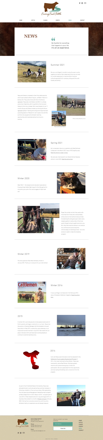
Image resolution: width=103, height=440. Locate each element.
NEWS (80, 428)
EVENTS (81, 426)
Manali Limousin (42, 399)
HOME (80, 420)
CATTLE (81, 422)
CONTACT (81, 430)
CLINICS (81, 424)
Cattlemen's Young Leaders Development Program (64, 359)
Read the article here (67, 159)
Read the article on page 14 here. (59, 153)
